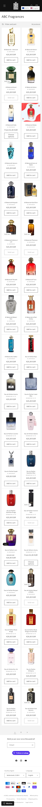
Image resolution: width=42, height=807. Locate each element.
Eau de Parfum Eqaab (11, 471)
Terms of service (21, 799)
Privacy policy (10, 799)
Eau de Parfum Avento (11, 394)
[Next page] (27, 732)
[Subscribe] (32, 745)
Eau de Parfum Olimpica (31, 670)
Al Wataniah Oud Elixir (31, 202)
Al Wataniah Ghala (30, 125)
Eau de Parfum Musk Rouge (11, 630)
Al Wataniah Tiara (31, 279)
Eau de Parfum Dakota (31, 433)
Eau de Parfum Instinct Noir (31, 511)
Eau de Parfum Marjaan (11, 590)
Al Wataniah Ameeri (31, 49)
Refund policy (34, 795)
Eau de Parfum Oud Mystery (31, 709)
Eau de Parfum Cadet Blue (31, 395)
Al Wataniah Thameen (31, 240)
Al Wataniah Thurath (11, 279)
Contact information (17, 802)
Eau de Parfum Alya (31, 356)
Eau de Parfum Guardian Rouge (11, 511)
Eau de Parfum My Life (11, 669)
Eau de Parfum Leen (11, 550)
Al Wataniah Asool (11, 87)
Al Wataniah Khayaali (11, 202)
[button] (4, 5)
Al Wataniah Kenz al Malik (31, 164)
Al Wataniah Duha (11, 125)
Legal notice (29, 802)
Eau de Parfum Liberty (31, 550)
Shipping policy (33, 799)
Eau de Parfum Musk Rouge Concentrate (31, 630)
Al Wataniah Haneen (11, 163)
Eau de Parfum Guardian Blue (31, 472)
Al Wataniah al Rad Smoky (31, 318)
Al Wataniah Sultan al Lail (11, 241)
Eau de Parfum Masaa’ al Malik (31, 591)
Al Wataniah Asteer (31, 87)
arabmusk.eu (12, 795)
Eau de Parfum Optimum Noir (11, 709)
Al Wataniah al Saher (11, 356)
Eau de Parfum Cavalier (11, 433)
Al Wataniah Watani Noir (11, 318)
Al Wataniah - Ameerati (11, 49)
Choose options (11, 136)
